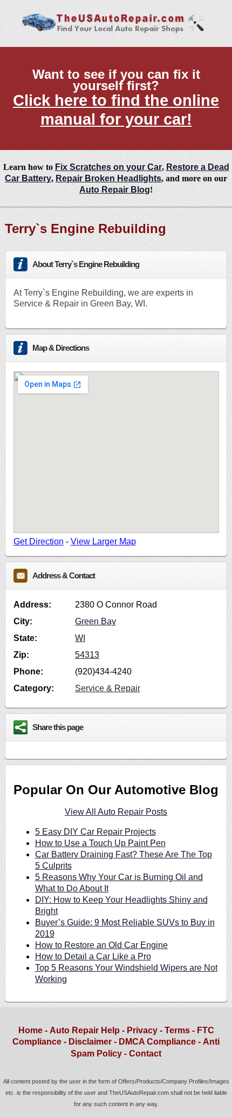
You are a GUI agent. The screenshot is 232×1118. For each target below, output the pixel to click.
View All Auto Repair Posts (116, 811)
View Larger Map (103, 541)
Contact (145, 1053)
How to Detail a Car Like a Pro (93, 956)
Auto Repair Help (85, 1030)
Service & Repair (107, 688)
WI (80, 638)
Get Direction (38, 541)
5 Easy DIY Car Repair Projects (95, 831)
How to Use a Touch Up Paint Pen (100, 843)
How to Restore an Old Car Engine (101, 945)
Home (30, 1030)
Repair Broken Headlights (108, 178)
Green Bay (95, 621)
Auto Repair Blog (114, 189)
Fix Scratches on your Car (108, 167)
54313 (87, 654)
